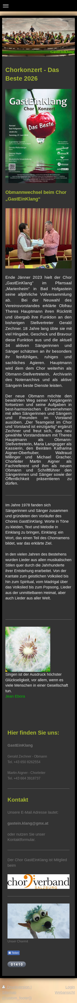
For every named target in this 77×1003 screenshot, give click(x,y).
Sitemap (9, 992)
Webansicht (65, 992)
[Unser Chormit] (38, 920)
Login (70, 987)
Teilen (15, 952)
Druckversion (18, 987)
